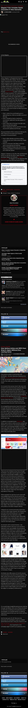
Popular (10, 277)
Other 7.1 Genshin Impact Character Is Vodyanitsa (13, 250)
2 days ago (7, 301)
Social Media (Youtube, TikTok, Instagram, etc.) (13, 180)
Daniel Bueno (8, 12)
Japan (9, 193)
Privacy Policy (22, 699)
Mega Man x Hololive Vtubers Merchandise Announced (12, 287)
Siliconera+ (17, 698)
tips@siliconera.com (16, 706)
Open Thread (9, 698)
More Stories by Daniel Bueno (14, 222)
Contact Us (5, 699)
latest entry (6, 32)
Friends (5, 177)
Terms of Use (13, 699)
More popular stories (6, 272)
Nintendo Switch (9, 189)
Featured (3, 346)
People (2, 277)
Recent (6, 277)
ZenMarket (20, 421)
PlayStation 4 (17, 189)
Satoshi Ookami (9, 297)
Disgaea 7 (5, 193)
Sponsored (7, 346)
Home (3, 698)
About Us (23, 698)
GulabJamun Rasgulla (11, 281)
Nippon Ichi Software (16, 193)
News (4, 189)
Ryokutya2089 (9, 91)
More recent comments (6, 307)
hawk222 (8, 291)
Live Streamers (7, 174)
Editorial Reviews (8, 171)
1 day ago (22, 295)
